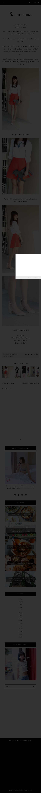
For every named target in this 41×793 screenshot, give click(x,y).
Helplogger (36, 277)
